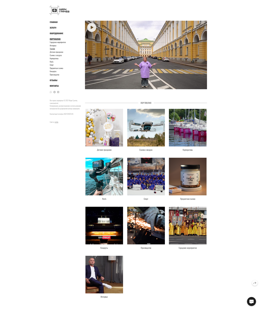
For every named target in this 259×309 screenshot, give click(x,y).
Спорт (52, 64)
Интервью (53, 45)
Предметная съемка (56, 68)
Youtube (52, 48)
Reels (52, 61)
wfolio (56, 122)
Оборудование (56, 33)
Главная (54, 22)
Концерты (53, 71)
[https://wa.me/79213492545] (51, 92)
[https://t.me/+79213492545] (54, 92)
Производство (54, 74)
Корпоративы (54, 58)
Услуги (53, 27)
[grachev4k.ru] (59, 10)
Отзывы (53, 80)
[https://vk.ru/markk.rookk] (58, 92)
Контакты (54, 85)
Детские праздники (56, 52)
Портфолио (55, 39)
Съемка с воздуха (56, 55)
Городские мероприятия (58, 42)
